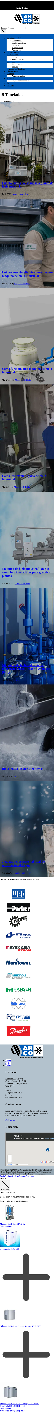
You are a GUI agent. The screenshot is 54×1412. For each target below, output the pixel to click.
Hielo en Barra (12, 55)
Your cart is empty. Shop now (12, 1411)
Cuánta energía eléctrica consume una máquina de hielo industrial (27, 274)
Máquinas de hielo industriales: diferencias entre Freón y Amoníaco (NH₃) (26, 668)
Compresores (12, 62)
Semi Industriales (19, 43)
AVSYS (13, 1172)
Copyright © (5, 1170)
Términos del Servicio (32, 1174)
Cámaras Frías (12, 71)
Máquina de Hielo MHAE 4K (12, 1224)
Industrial (16, 57)
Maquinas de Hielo (20, 194)
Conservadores (13, 52)
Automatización (18, 76)
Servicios (10, 74)
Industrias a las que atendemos (22, 768)
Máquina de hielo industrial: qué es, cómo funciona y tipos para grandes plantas (26, 572)
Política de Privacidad (14, 1174)
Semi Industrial (18, 59)
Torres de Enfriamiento (16, 69)
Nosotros (10, 78)
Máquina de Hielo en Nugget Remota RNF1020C (20, 1326)
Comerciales (17, 40)
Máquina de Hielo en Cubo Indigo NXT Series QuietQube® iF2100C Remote (19, 1405)
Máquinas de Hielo (14, 38)
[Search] (3, 31)
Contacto (10, 85)
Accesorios (16, 50)
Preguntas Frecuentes (20, 81)
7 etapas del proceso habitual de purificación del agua (23, 863)
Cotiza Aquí (10, 1120)
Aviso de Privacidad (44, 1170)
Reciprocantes (17, 64)
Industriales (16, 45)
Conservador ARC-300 (9, 1249)
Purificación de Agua (23, 873)
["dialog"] (27, 1294)
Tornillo (15, 67)
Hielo (17, 680)
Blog (8, 83)
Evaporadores (17, 48)
